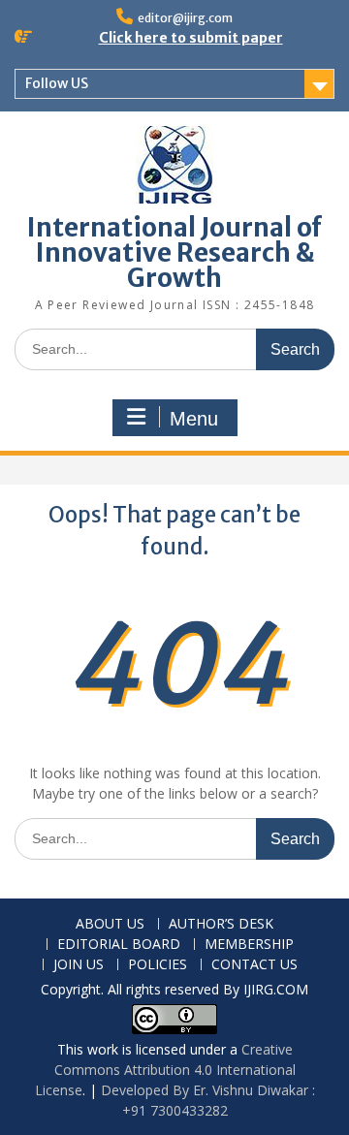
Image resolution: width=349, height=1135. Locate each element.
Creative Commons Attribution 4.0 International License (165, 1069)
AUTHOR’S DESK (221, 924)
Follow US (56, 83)
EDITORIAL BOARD (118, 944)
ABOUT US (110, 924)
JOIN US (78, 965)
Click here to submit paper (191, 38)
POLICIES (157, 965)
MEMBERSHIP (249, 944)
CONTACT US (254, 965)
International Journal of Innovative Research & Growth (174, 252)
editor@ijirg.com (185, 18)
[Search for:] (174, 348)
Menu (194, 418)
